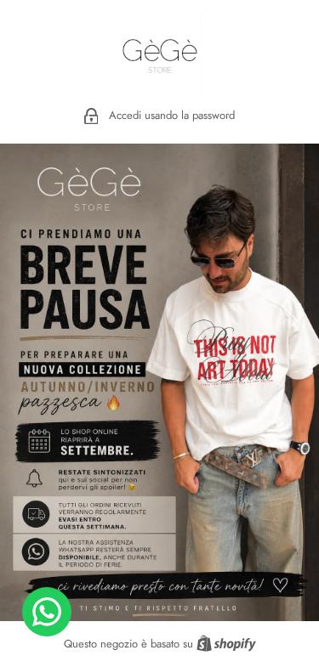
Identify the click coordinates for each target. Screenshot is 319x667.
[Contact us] (46, 611)
